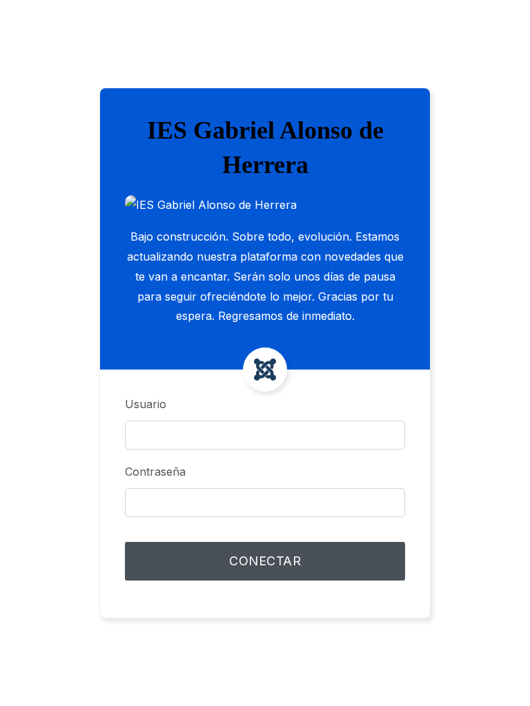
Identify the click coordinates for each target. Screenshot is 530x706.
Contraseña (155, 471)
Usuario (145, 404)
